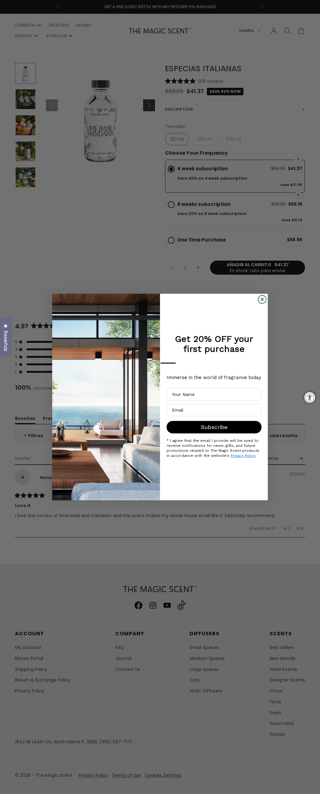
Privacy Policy (243, 455)
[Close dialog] (262, 299)
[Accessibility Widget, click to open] (310, 397)
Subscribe (214, 427)
